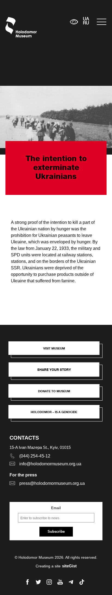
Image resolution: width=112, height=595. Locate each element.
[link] (56, 394)
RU (86, 23)
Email (56, 508)
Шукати (49, 22)
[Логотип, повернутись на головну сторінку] (15, 27)
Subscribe (56, 531)
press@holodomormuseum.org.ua (52, 483)
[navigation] (102, 22)
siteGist (69, 566)
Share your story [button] (54, 370)
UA (86, 19)
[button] (56, 351)
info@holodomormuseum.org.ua (50, 464)
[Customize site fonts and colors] (74, 22)
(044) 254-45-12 (34, 456)
